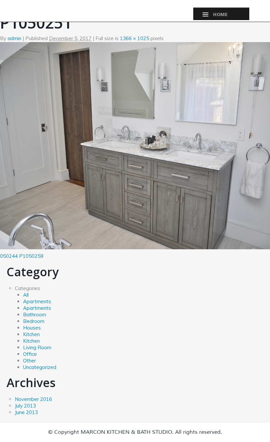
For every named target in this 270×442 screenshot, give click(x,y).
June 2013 (26, 412)
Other (29, 360)
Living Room (37, 347)
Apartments (37, 301)
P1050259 (31, 256)
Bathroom (34, 314)
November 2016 (33, 399)
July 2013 (25, 406)
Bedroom (33, 321)
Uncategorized (39, 367)
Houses (32, 328)
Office (30, 354)
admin (14, 38)
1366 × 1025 (134, 38)
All (26, 295)
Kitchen (31, 334)
